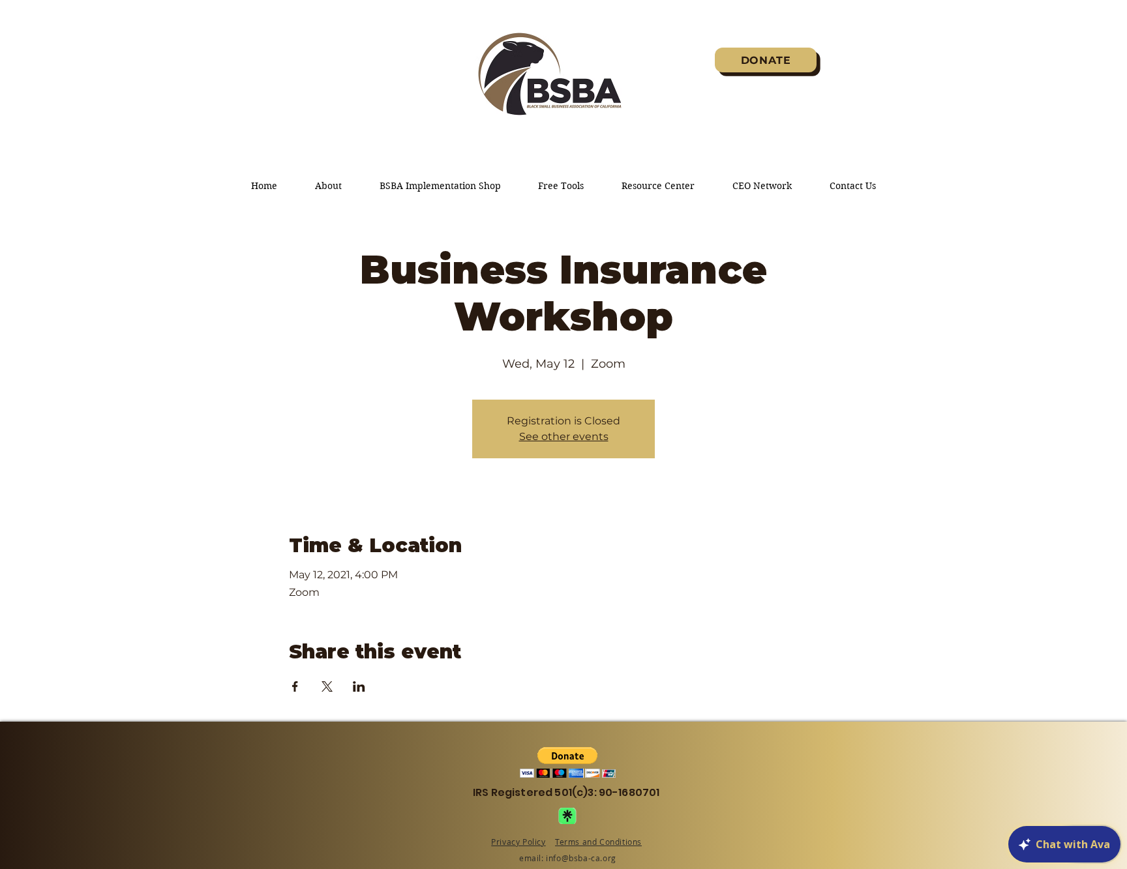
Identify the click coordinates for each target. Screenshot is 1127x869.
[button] (568, 762)
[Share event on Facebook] (295, 686)
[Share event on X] (327, 686)
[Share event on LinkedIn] (359, 686)
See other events (564, 436)
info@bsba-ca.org (581, 858)
